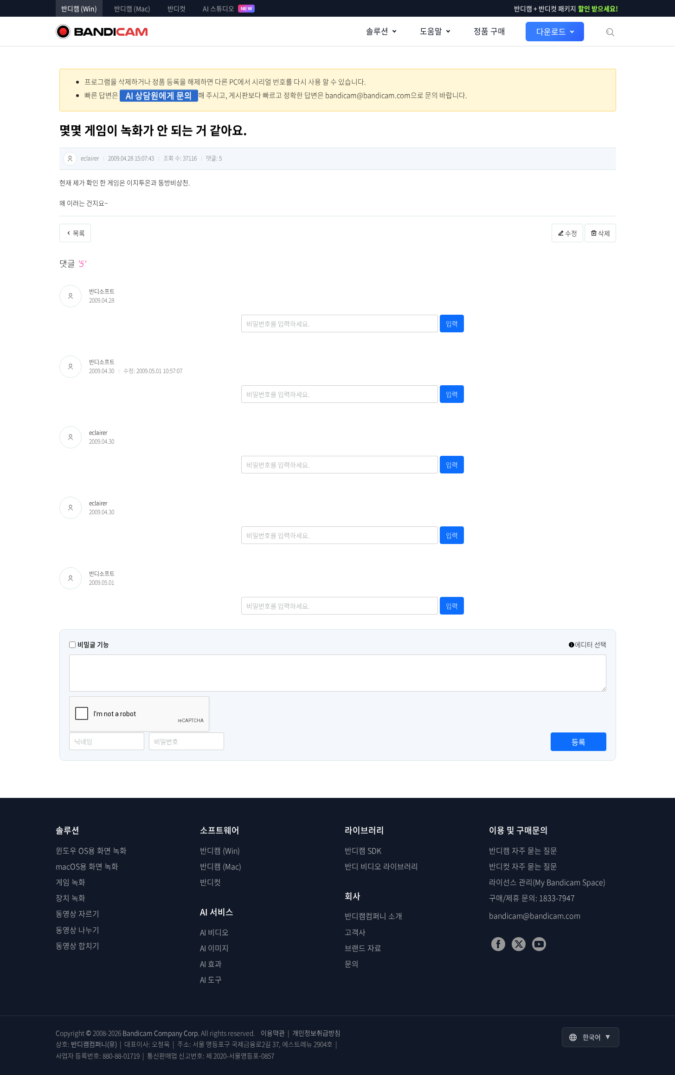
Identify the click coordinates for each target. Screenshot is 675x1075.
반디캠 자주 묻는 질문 (523, 850)
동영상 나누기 (77, 929)
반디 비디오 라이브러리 (381, 866)
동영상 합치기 (77, 945)
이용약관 (273, 1032)
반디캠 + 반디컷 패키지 (566, 8)
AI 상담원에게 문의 (159, 96)
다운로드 (551, 31)
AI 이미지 (214, 947)
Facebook (498, 944)
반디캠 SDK (363, 850)
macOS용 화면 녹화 (87, 866)
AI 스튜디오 (227, 8)
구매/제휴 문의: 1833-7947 (532, 897)
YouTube (539, 944)
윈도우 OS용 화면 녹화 (91, 850)
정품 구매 (489, 31)
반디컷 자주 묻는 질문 (523, 866)
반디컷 (176, 8)
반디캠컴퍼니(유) (94, 1044)
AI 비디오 (214, 932)
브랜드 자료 (363, 947)
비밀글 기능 (93, 644)
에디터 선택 (590, 644)
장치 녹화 (70, 897)
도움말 (431, 31)
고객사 (355, 932)
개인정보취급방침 (316, 1032)
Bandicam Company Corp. (160, 1032)
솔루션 (377, 31)
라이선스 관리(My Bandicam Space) (547, 881)
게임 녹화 (70, 881)
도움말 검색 (609, 31)
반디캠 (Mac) (132, 8)
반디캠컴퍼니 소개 (373, 915)
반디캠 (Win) (79, 8)
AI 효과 (211, 963)
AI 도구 (211, 979)
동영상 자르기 (77, 913)
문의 (352, 963)
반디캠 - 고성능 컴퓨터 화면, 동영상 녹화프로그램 (102, 31)
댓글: (214, 158)
